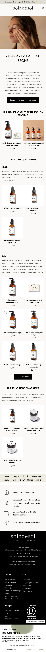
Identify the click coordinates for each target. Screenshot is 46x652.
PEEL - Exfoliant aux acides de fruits (12, 429)
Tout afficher (23, 377)
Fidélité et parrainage (13, 591)
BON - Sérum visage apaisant (34, 209)
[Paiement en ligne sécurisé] (7, 492)
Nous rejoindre (10, 588)
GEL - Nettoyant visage (12, 333)
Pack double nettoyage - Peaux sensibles (12, 144)
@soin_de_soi (28, 591)
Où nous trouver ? (11, 599)
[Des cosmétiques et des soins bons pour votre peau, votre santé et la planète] (7, 503)
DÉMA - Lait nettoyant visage (34, 334)
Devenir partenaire (12, 596)
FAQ (6, 613)
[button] (3, 8)
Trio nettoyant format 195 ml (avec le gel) (34, 144)
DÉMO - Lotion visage (12, 208)
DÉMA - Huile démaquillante (12, 301)
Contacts (26, 580)
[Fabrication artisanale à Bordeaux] (7, 522)
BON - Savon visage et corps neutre (34, 301)
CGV (6, 616)
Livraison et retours (12, 610)
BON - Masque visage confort (12, 461)
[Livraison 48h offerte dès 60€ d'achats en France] (7, 513)
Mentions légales (11, 619)
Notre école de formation (10, 583)
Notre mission (10, 580)
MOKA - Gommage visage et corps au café (34, 429)
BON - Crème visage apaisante (12, 241)
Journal (7, 593)
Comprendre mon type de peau (23, 100)
